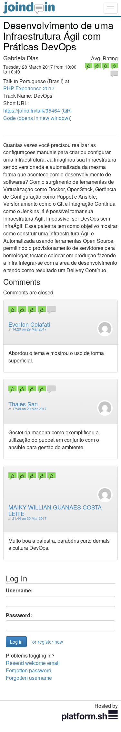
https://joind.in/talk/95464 (31, 110)
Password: (19, 615)
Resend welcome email (33, 663)
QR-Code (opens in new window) (37, 114)
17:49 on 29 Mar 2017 (29, 408)
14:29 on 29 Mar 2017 (29, 329)
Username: (19, 590)
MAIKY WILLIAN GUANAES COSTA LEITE (55, 510)
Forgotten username (29, 677)
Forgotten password (28, 670)
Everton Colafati (29, 324)
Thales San (23, 404)
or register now (47, 641)
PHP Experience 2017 (29, 88)
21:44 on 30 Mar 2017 (29, 518)
